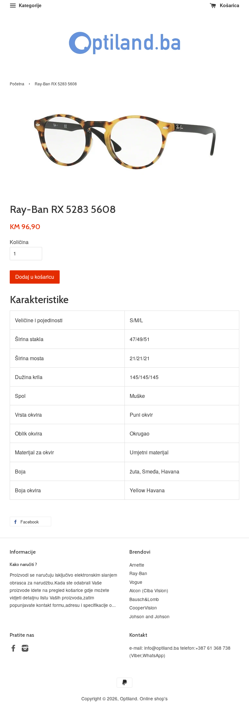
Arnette (136, 564)
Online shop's (154, 698)
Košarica (229, 5)
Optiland (128, 698)
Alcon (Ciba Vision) (148, 590)
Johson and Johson (149, 616)
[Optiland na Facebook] (13, 649)
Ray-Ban (138, 573)
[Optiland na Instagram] (25, 649)
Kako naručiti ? (23, 564)
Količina (19, 242)
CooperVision (143, 607)
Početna (17, 83)
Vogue (135, 582)
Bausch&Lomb (144, 599)
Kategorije (30, 5)
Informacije (23, 552)
